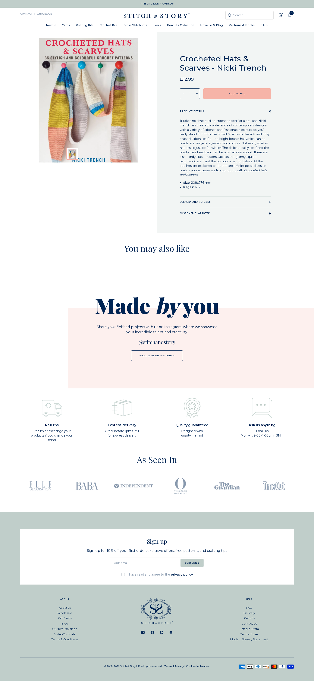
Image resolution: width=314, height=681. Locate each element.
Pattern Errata (249, 629)
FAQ (249, 607)
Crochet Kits (108, 25)
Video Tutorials (64, 634)
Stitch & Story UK (157, 15)
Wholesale (44, 13)
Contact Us (249, 623)
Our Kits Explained (64, 629)
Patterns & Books (242, 25)
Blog (65, 623)
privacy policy (182, 574)
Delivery (249, 613)
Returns (249, 618)
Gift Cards (65, 618)
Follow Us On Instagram (157, 355)
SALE (264, 25)
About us (65, 607)
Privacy (179, 666)
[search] (249, 15)
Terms (168, 666)
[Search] (229, 15)
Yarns (66, 25)
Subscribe (192, 562)
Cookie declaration (198, 666)
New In (51, 25)
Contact (26, 13)
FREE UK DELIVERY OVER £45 (157, 3)
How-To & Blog (211, 25)
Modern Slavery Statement (249, 639)
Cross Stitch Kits (135, 25)
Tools (157, 25)
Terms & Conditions (64, 639)
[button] (72, 154)
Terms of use (249, 634)
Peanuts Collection (180, 25)
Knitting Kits (85, 25)
